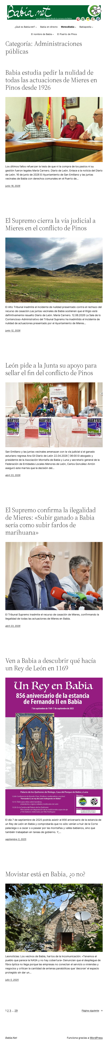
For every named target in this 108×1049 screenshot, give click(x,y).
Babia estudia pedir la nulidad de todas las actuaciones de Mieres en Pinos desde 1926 (51, 80)
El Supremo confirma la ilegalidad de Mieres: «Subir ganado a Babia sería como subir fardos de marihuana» (50, 521)
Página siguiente (92, 1010)
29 (16, 1010)
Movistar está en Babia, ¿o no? (45, 874)
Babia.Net (11, 1037)
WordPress (96, 1037)
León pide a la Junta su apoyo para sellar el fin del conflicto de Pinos (51, 369)
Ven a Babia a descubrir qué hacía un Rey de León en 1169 (50, 664)
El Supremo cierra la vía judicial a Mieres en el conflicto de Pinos (50, 224)
